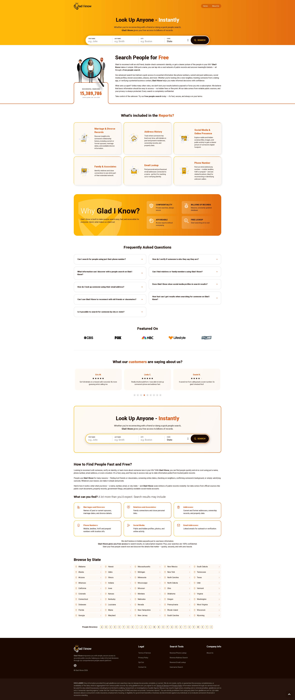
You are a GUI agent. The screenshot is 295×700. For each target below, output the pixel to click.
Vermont (200, 588)
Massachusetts (144, 567)
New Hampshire (144, 610)
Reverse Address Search (179, 658)
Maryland (111, 615)
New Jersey (143, 615)
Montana (141, 594)
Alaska (81, 572)
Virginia (200, 594)
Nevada (141, 604)
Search (201, 40)
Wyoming (200, 615)
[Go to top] (289, 694)
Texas (199, 577)
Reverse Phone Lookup (178, 653)
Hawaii (111, 567)
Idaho (110, 572)
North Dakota (172, 583)
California (82, 588)
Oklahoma (171, 594)
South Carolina (173, 615)
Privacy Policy (143, 658)
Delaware (82, 604)
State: (169, 38)
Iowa (110, 588)
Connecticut (83, 599)
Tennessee (201, 572)
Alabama (81, 567)
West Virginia (202, 604)
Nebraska (141, 599)
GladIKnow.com (82, 6)
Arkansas (82, 583)
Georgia (81, 615)
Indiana (111, 583)
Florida (81, 610)
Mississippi (142, 583)
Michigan (141, 572)
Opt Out (141, 662)
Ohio (169, 588)
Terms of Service (144, 653)
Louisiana (112, 604)
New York (171, 572)
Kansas (111, 594)
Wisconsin (201, 610)
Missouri (141, 588)
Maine (110, 610)
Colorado (82, 594)
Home (205, 6)
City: (142, 38)
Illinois (111, 577)
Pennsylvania (172, 604)
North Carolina (173, 577)
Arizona (81, 577)
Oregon (170, 599)
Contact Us (142, 667)
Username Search (176, 667)
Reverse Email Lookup (178, 662)
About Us (215, 6)
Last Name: (118, 38)
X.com (75, 665)
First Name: (91, 38)
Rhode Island (172, 610)
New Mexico (172, 567)
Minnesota (142, 577)
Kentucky (111, 599)
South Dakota (202, 567)
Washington (201, 599)
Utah (199, 583)
